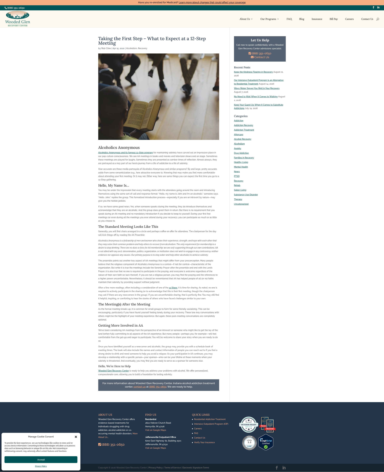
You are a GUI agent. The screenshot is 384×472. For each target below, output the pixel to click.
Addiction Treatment (244, 130)
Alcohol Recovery (242, 139)
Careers (349, 19)
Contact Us (367, 19)
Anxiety (237, 148)
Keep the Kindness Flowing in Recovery (253, 72)
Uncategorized (241, 204)
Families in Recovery (244, 158)
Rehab (237, 185)
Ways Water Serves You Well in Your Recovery (257, 88)
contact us (140, 386)
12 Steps (173, 287)
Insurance (317, 19)
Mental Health (241, 167)
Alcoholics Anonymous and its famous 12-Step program (125, 152)
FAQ (289, 19)
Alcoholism (131, 48)
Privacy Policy (41, 466)
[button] (75, 436)
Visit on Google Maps (155, 430)
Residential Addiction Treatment (210, 419)
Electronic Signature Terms (195, 467)
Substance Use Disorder (246, 194)
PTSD (237, 176)
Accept (41, 459)
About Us (245, 19)
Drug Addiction (241, 153)
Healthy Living (241, 162)
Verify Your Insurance (204, 442)
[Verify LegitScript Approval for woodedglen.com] (265, 449)
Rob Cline (106, 48)
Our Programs (268, 19)
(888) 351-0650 (16, 7)
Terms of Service (172, 467)
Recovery (142, 48)
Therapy (238, 199)
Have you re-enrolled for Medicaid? (192, 2)
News (237, 171)
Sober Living (240, 190)
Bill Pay (334, 19)
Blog (301, 19)
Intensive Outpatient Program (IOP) (211, 424)
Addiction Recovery (243, 125)
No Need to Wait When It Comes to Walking (256, 96)
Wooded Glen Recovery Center (113, 371)
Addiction (238, 120)
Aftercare (238, 134)
